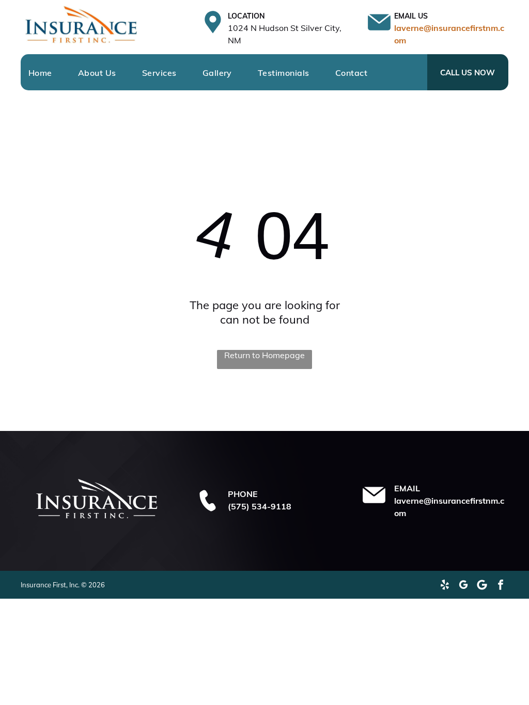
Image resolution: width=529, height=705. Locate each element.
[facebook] (500, 584)
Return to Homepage (264, 355)
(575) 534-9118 (259, 506)
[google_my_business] (463, 584)
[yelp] (445, 584)
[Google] (482, 584)
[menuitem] (53, 73)
